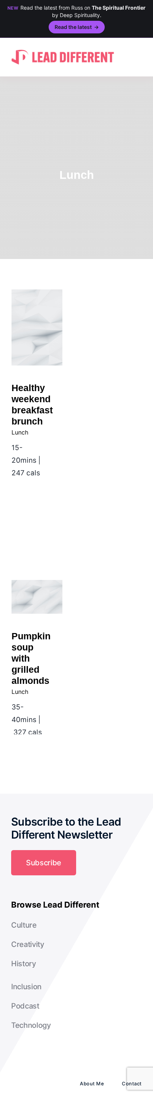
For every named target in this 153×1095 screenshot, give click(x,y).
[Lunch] (37, 327)
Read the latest (77, 27)
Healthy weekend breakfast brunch (37, 306)
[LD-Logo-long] (62, 49)
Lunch (20, 432)
